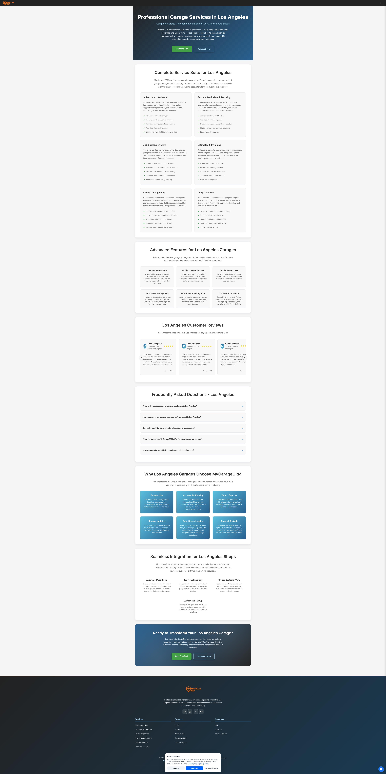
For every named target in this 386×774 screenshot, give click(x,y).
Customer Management (143, 729)
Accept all (194, 768)
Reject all (176, 768)
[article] (165, 114)
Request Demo (204, 49)
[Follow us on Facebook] (184, 711)
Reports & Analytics (142, 747)
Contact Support (181, 742)
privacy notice (204, 764)
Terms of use (179, 734)
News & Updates (221, 734)
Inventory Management (143, 738)
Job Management (141, 725)
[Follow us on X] (196, 711)
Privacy (177, 729)
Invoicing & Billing (141, 742)
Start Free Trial (182, 49)
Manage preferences (211, 768)
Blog (216, 725)
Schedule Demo (204, 656)
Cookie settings (180, 738)
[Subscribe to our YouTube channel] (201, 711)
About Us (218, 729)
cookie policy (193, 764)
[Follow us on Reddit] (190, 711)
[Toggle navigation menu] (382, 3)
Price (177, 725)
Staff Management (142, 734)
